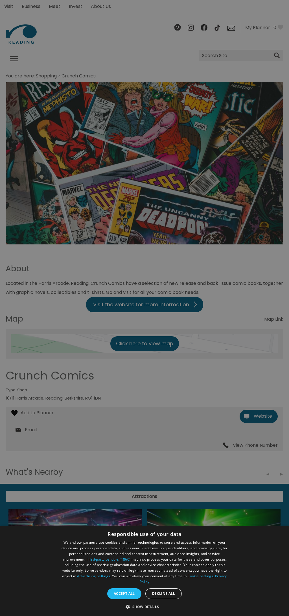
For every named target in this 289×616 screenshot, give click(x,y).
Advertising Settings (93, 576)
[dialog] (144, 571)
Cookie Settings (200, 576)
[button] (144, 606)
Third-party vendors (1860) (108, 559)
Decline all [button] (163, 593)
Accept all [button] (124, 593)
